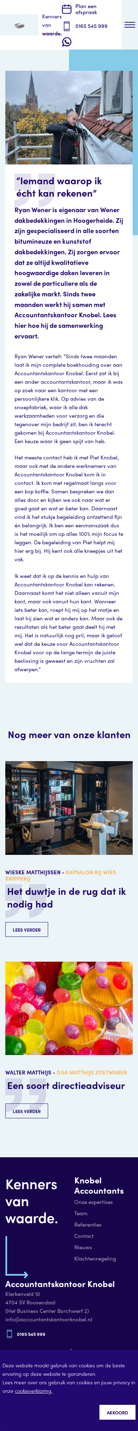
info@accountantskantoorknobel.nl (48, 1319)
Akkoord (117, 1412)
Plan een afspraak (86, 9)
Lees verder (27, 929)
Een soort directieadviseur (66, 1085)
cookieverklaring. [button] (33, 1390)
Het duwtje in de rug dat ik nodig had (66, 897)
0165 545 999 (91, 26)
